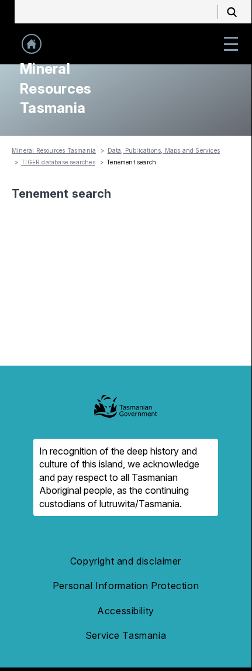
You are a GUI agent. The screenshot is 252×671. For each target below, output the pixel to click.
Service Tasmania (125, 635)
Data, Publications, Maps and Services (164, 150)
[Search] (232, 11)
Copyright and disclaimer (125, 561)
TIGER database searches (58, 162)
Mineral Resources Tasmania (54, 150)
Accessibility (125, 611)
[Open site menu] (230, 43)
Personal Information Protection (126, 585)
